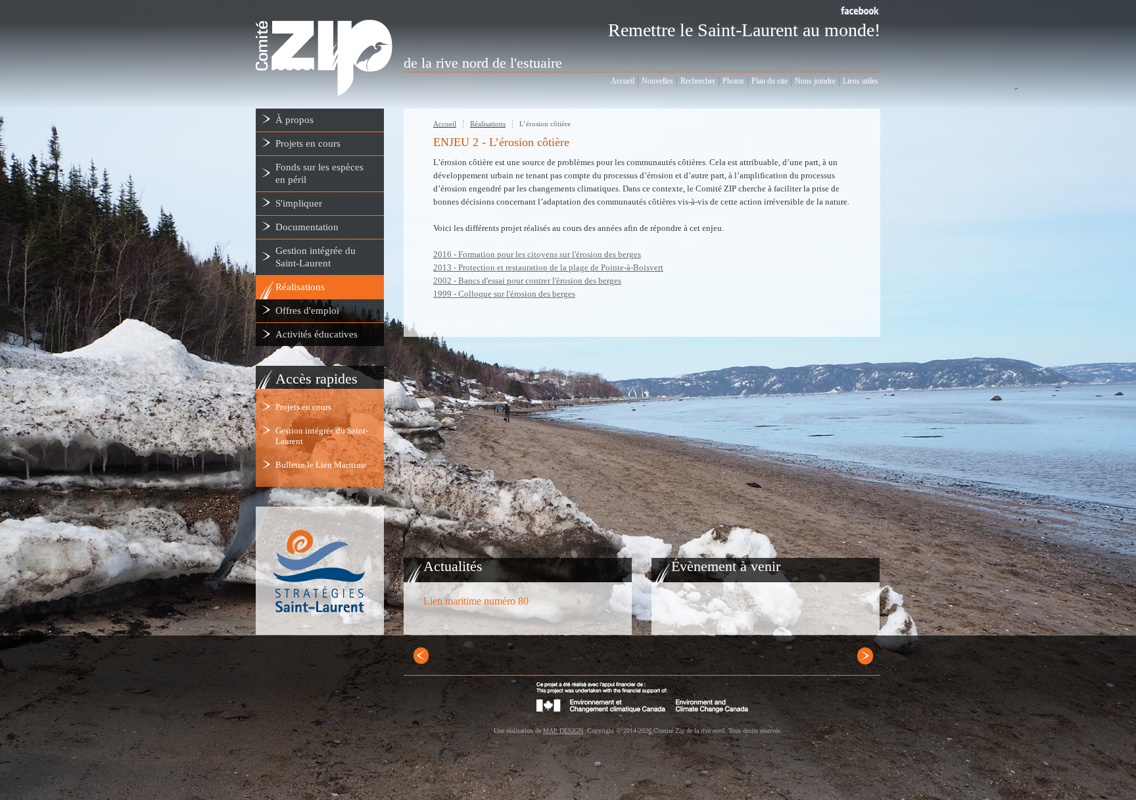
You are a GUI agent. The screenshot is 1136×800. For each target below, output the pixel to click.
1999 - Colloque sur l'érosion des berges (504, 294)
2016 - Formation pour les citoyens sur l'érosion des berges (537, 254)
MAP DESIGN (563, 730)
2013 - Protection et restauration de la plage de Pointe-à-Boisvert (548, 267)
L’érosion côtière (545, 124)
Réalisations (488, 124)
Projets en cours (303, 407)
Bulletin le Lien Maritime (321, 465)
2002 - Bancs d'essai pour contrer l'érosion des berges (527, 281)
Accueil (444, 124)
